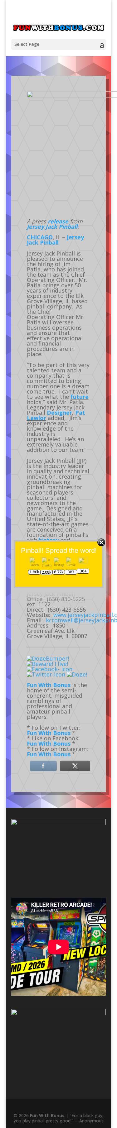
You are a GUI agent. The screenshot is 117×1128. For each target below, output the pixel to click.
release (58, 221)
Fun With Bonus (49, 685)
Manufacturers (66, 63)
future (80, 396)
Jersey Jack (30, 63)
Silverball (87, 63)
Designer (59, 412)
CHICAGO (40, 237)
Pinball (49, 242)
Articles (47, 63)
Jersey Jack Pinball (52, 226)
